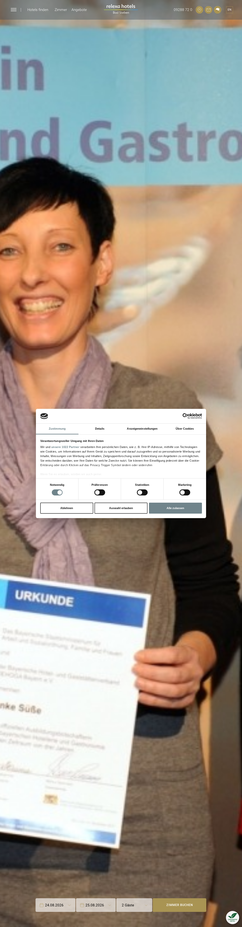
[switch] (99, 492)
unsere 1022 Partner (65, 447)
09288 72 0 (183, 10)
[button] (232, 917)
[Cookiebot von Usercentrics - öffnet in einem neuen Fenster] (185, 416)
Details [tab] (99, 428)
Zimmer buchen (179, 905)
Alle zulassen (175, 508)
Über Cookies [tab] (185, 428)
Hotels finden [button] (37, 10)
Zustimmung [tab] (57, 428)
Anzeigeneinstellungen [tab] (142, 428)
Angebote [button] (79, 10)
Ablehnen (66, 508)
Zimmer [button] (61, 10)
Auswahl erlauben (121, 508)
